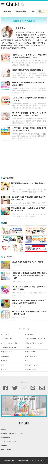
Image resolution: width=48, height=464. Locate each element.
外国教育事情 (5, 356)
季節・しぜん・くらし (19, 282)
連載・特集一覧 (6, 449)
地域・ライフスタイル (31, 352)
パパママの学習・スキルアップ (31, 192)
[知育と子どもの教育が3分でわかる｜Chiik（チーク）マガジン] (12, 4)
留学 (26, 360)
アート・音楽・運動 (30, 293)
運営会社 (4, 429)
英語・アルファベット (28, 217)
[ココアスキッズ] (42, 11)
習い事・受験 (20, 11)
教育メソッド (36, 203)
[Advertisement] (24, 158)
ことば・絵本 (29, 334)
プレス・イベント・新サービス (9, 347)
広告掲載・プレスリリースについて (13, 433)
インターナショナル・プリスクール (23, 189)
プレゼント (28, 347)
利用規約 (4, 445)
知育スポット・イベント (32, 365)
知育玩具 (3, 369)
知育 (43, 203)
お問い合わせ (5, 437)
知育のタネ (6, 11)
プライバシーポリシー (8, 441)
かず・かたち (16, 265)
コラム (32, 11)
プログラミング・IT (6, 352)
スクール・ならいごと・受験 (20, 203)
